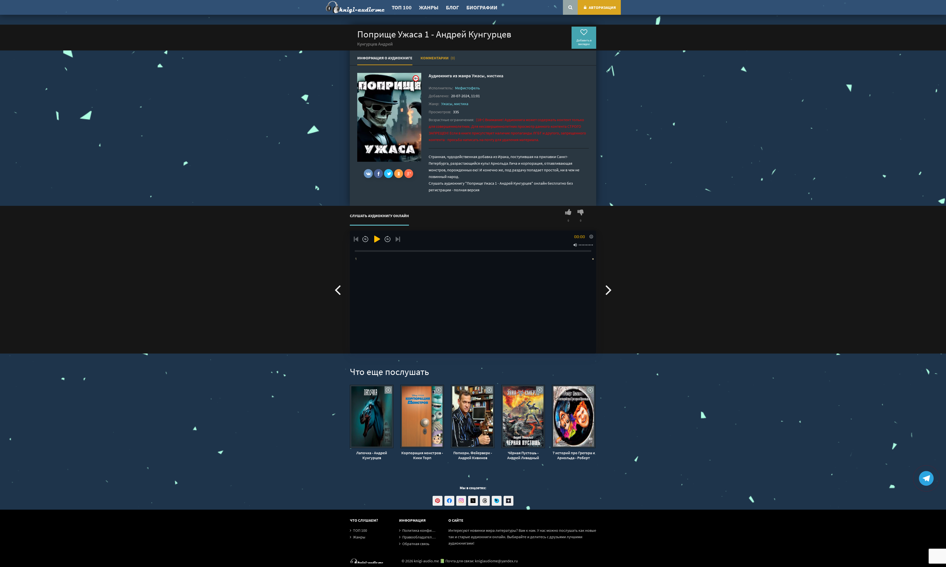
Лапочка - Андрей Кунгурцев (371, 455)
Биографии (481, 7)
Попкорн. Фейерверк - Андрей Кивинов (472, 455)
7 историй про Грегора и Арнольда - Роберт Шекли (574, 455)
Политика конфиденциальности (430, 530)
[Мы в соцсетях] (437, 501)
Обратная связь (415, 543)
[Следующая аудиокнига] (608, 289)
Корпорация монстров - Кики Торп (422, 455)
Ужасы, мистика (487, 76)
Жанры (429, 7)
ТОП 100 (402, 7)
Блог (452, 7)
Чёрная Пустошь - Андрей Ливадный (523, 455)
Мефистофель (467, 87)
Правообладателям (419, 537)
